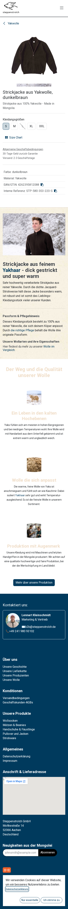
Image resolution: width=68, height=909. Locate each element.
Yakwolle (13, 23)
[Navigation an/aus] (61, 8)
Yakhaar (12, 270)
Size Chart (15, 137)
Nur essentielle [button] (29, 900)
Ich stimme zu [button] (52, 900)
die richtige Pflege (22, 330)
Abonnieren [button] (47, 852)
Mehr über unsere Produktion (34, 582)
